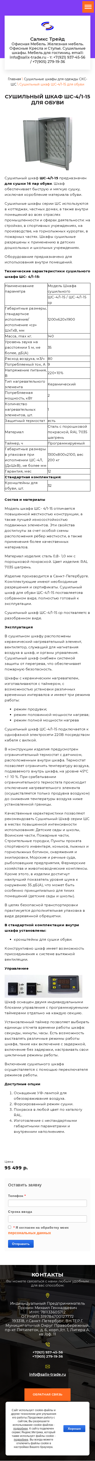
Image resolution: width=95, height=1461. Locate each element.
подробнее (20, 1428)
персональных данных (29, 1233)
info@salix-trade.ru (47, 1374)
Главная (14, 79)
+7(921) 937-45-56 (48, 1352)
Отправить (21, 1244)
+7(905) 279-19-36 (47, 1356)
